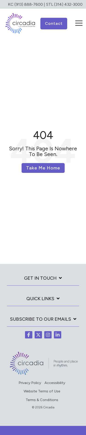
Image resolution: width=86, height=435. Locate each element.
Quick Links (40, 298)
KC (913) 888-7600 (25, 4)
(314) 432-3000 (68, 4)
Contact (54, 23)
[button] (79, 20)
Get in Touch (40, 278)
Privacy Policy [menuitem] (30, 383)
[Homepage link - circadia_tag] (43, 374)
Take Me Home (43, 168)
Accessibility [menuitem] (54, 383)
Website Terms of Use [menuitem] (42, 391)
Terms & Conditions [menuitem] (42, 400)
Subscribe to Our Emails (40, 319)
